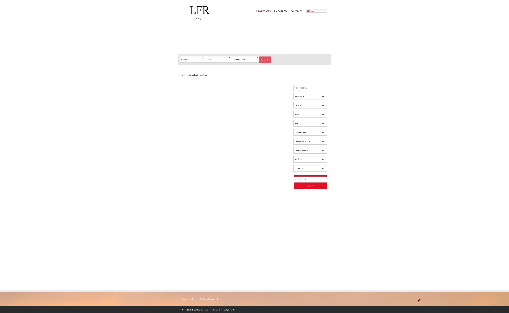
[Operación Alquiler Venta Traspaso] (246, 59)
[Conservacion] (310, 141)
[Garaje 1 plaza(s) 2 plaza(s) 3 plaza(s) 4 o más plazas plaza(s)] (310, 168)
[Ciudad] (193, 59)
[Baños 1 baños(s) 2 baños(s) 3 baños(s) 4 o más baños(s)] (310, 159)
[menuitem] (265, 11)
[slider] (294, 176)
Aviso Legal (187, 299)
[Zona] (310, 114)
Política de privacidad (210, 299)
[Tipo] (219, 59)
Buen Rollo (232, 310)
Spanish (312, 11)
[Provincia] (310, 96)
